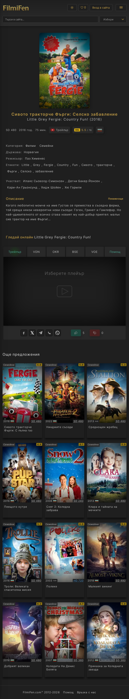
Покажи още (115, 198)
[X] (32, 332)
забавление (44, 171)
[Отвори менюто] (121, 7)
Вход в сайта (101, 7)
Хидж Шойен (51, 187)
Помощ (68, 692)
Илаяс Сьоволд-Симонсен (43, 181)
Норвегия (31, 152)
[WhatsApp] (57, 332)
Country (63, 165)
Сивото (87, 165)
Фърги (12, 171)
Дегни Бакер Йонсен (84, 181)
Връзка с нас (86, 692)
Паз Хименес (35, 158)
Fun (75, 165)
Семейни (46, 145)
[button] (72, 7)
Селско (26, 171)
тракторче (104, 165)
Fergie (48, 165)
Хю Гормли (73, 187)
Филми (31, 145)
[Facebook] (23, 332)
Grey (36, 165)
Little (25, 165)
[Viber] (49, 332)
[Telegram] (40, 332)
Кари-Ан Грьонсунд (22, 187)
